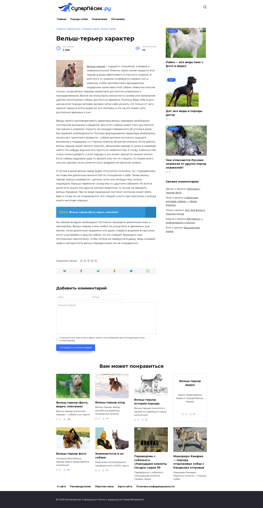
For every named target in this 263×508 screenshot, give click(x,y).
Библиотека (74, 29)
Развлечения (99, 19)
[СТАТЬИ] (186, 153)
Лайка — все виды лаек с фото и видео (184, 64)
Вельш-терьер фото (71, 453)
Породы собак (79, 19)
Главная (61, 19)
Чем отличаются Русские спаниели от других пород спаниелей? (186, 163)
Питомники (118, 19)
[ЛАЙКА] (186, 56)
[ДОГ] (182, 104)
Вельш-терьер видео (190, 383)
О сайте (61, 486)
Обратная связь (104, 486)
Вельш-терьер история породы (146, 401)
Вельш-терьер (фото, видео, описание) (72, 404)
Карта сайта (125, 486)
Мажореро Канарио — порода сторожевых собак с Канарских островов (188, 462)
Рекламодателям (80, 486)
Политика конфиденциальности (155, 486)
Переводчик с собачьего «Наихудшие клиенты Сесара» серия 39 (150, 462)
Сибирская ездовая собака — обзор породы (182, 201)
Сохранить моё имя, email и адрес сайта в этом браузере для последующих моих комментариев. (102, 339)
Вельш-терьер (108, 29)
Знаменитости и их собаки (109, 455)
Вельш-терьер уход (110, 402)
